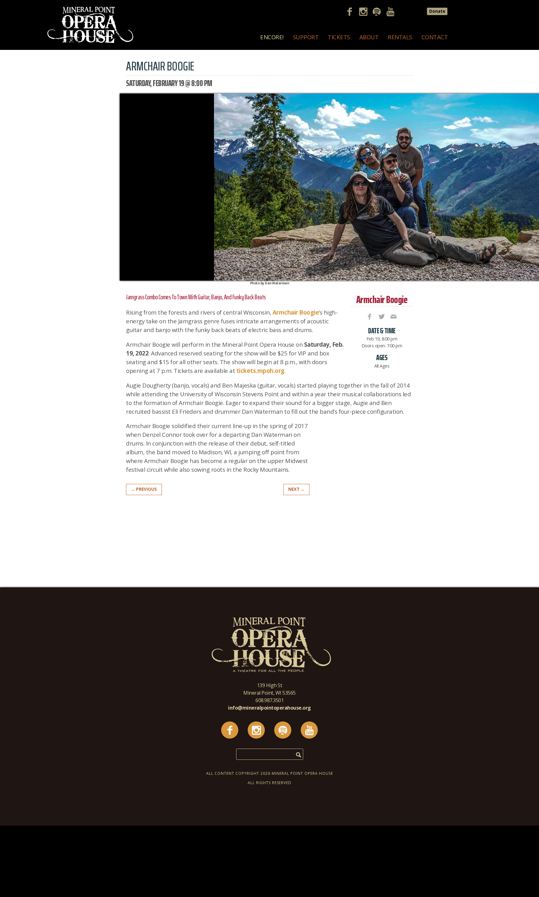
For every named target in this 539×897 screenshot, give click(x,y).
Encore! (272, 37)
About (369, 37)
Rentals (400, 37)
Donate (437, 11)
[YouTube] (393, 12)
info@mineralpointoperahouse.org (269, 707)
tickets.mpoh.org (260, 370)
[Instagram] (365, 12)
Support (306, 37)
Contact (434, 37)
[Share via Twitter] (381, 316)
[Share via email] (393, 316)
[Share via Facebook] (369, 316)
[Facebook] (352, 12)
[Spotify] (379, 12)
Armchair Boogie (382, 299)
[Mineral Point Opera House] (90, 41)
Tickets (339, 37)
